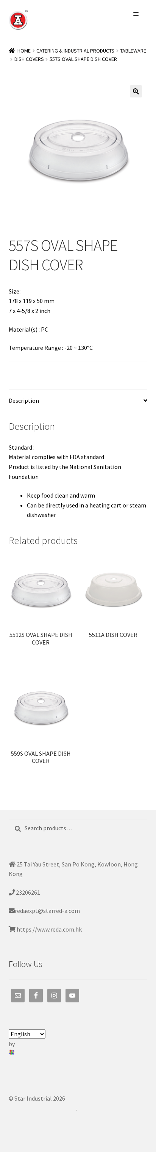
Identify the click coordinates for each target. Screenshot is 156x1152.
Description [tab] (24, 400)
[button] (136, 91)
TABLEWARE (133, 50)
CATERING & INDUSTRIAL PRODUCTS (75, 50)
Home (24, 50)
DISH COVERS (29, 59)
